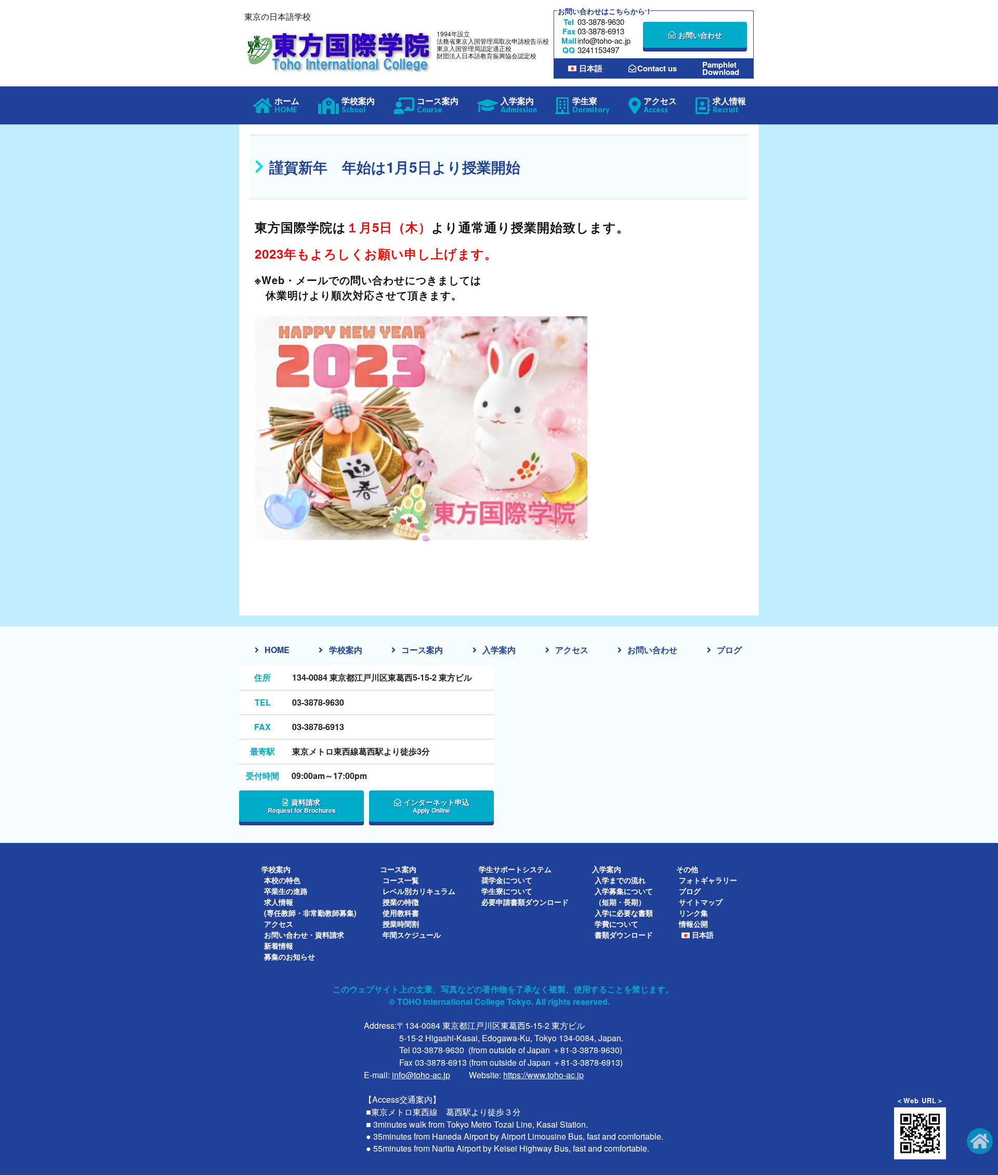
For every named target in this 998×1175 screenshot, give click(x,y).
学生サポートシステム (515, 869)
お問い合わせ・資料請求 (304, 934)
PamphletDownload (720, 68)
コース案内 (422, 650)
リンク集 (693, 913)
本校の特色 (282, 880)
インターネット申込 (436, 806)
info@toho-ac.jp (421, 1075)
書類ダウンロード (624, 934)
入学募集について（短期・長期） (624, 896)
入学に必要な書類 (624, 913)
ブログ (729, 650)
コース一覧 (401, 880)
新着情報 (278, 945)
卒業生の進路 (286, 891)
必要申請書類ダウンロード (525, 902)
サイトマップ (701, 902)
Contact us (657, 68)
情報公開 (693, 923)
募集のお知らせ (289, 956)
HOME (277, 650)
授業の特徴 (401, 902)
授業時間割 (401, 923)
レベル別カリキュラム (419, 891)
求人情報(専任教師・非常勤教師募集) (310, 907)
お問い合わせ (700, 35)
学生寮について (506, 891)
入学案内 (499, 650)
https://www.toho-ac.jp (543, 1075)
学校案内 (345, 650)
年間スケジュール (412, 934)
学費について (616, 923)
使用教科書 (401, 913)
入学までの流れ (620, 880)
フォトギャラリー (708, 880)
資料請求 (302, 806)
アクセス (571, 650)
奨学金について (506, 880)
